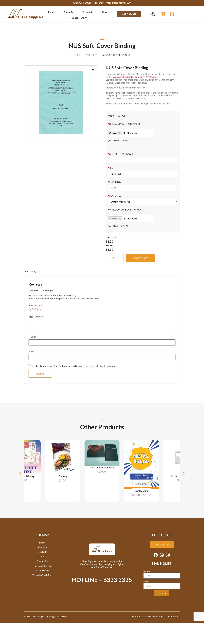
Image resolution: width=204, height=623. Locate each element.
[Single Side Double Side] (143, 174)
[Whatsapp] (161, 555)
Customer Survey (42, 565)
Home (77, 55)
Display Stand (141, 490)
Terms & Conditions (42, 575)
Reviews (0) (30, 271)
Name (32, 337)
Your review (36, 317)
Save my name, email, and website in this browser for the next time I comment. (73, 366)
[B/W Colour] (143, 188)
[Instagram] (167, 555)
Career (42, 556)
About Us (42, 547)
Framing (62, 476)
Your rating (35, 305)
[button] (20, 473)
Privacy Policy (42, 570)
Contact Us (42, 561)
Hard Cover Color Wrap (102, 467)
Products (91, 55)
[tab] (30, 271)
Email (32, 351)
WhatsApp (151, 76)
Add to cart (140, 258)
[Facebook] (156, 555)
